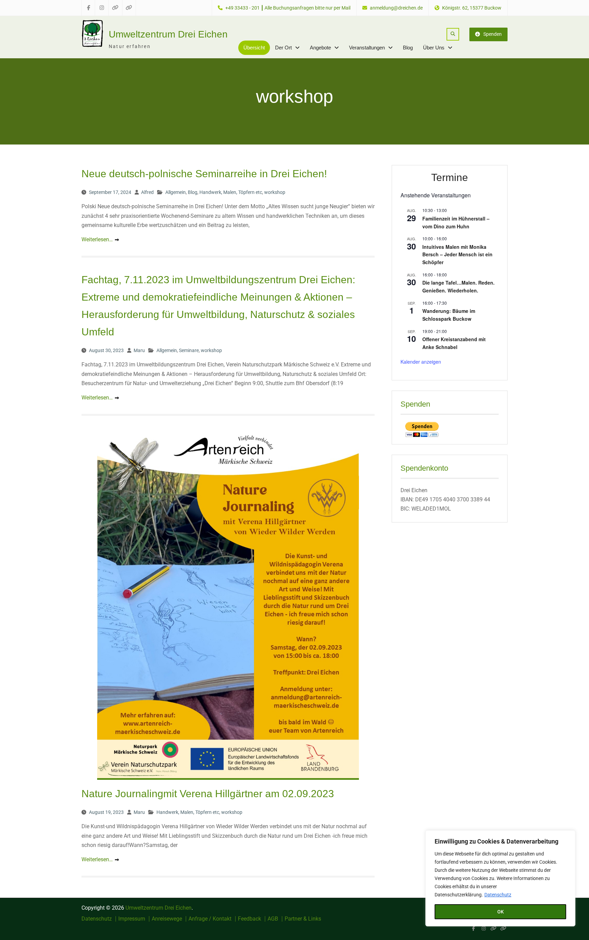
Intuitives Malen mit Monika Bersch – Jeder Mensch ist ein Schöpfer (457, 254)
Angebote (320, 47)
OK (500, 911)
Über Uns (433, 47)
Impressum (131, 919)
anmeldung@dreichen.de (396, 8)
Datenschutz (497, 894)
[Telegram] (493, 928)
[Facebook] (473, 928)
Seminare (189, 350)
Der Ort (283, 47)
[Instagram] (483, 928)
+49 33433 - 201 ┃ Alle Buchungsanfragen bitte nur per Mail (287, 8)
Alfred (147, 192)
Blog (408, 47)
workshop (274, 192)
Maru (139, 350)
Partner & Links (303, 919)
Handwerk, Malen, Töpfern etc (230, 192)
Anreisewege (167, 919)
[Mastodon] (503, 928)
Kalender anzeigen (421, 361)
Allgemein (175, 192)
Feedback (249, 919)
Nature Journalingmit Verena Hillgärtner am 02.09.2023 (207, 793)
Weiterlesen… (97, 239)
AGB (273, 919)
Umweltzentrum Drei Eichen (168, 34)
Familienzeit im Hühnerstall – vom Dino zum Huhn (455, 222)
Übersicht (254, 47)
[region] (500, 878)
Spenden (492, 34)
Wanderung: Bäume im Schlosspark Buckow (448, 314)
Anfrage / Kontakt (209, 919)
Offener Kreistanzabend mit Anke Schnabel (454, 343)
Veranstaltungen (367, 47)
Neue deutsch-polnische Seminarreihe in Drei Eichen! (204, 173)
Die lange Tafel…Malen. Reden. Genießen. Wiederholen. (458, 286)
